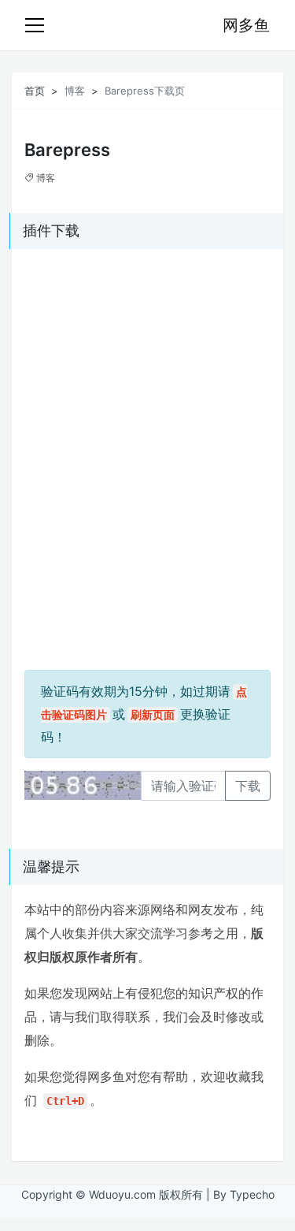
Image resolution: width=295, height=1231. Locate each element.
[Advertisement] (122, 360)
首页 (34, 90)
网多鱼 (246, 25)
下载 (247, 786)
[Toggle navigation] (34, 25)
